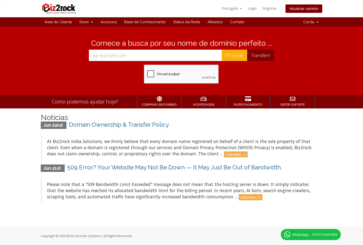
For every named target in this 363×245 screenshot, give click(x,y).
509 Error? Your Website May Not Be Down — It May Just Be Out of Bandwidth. (174, 167)
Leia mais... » (236, 154)
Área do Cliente (58, 22)
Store (85, 22)
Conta (309, 22)
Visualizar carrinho (303, 8)
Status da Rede (186, 22)
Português (230, 8)
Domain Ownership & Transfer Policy (119, 124)
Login (252, 8)
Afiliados (214, 22)
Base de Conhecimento (145, 22)
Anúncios (109, 22)
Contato (237, 22)
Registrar (269, 8)
